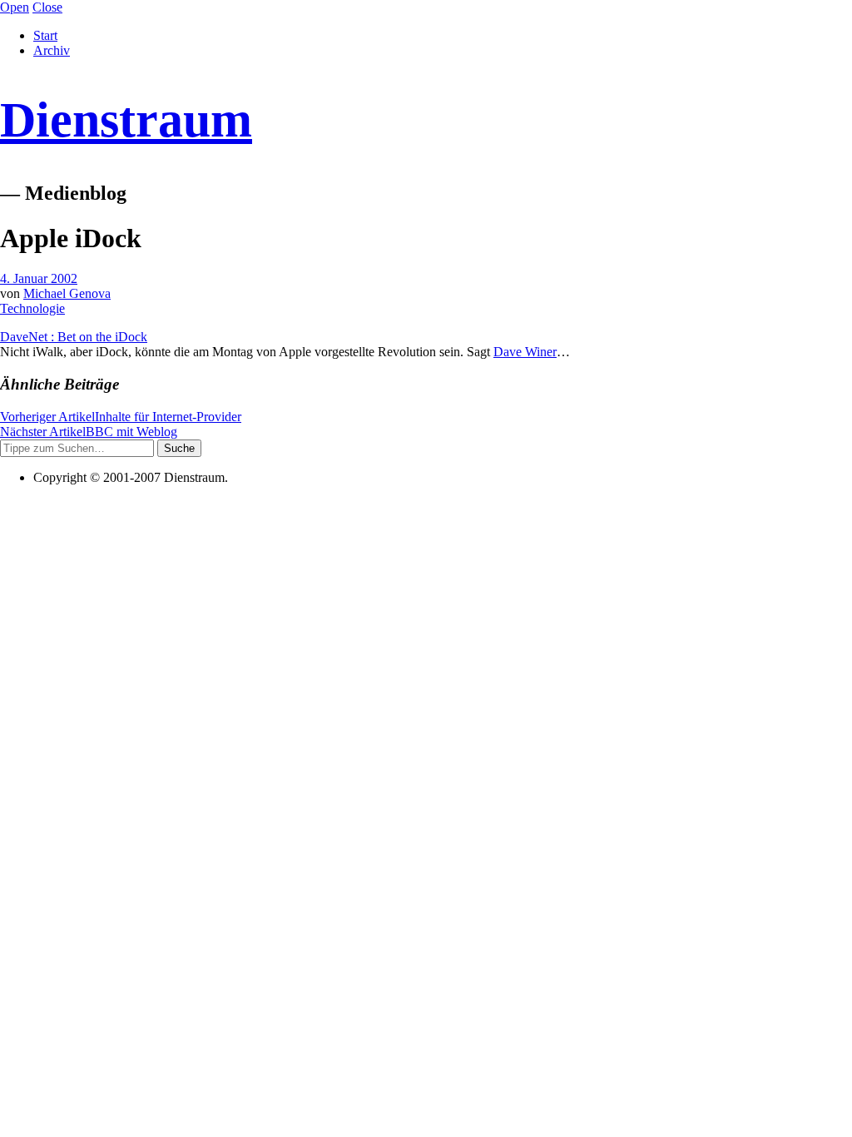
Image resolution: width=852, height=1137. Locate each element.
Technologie (32, 308)
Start (45, 35)
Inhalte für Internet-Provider (120, 417)
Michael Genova (67, 293)
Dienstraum (126, 119)
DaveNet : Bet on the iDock (73, 337)
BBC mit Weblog (88, 432)
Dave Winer (525, 352)
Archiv (51, 50)
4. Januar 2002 (38, 278)
